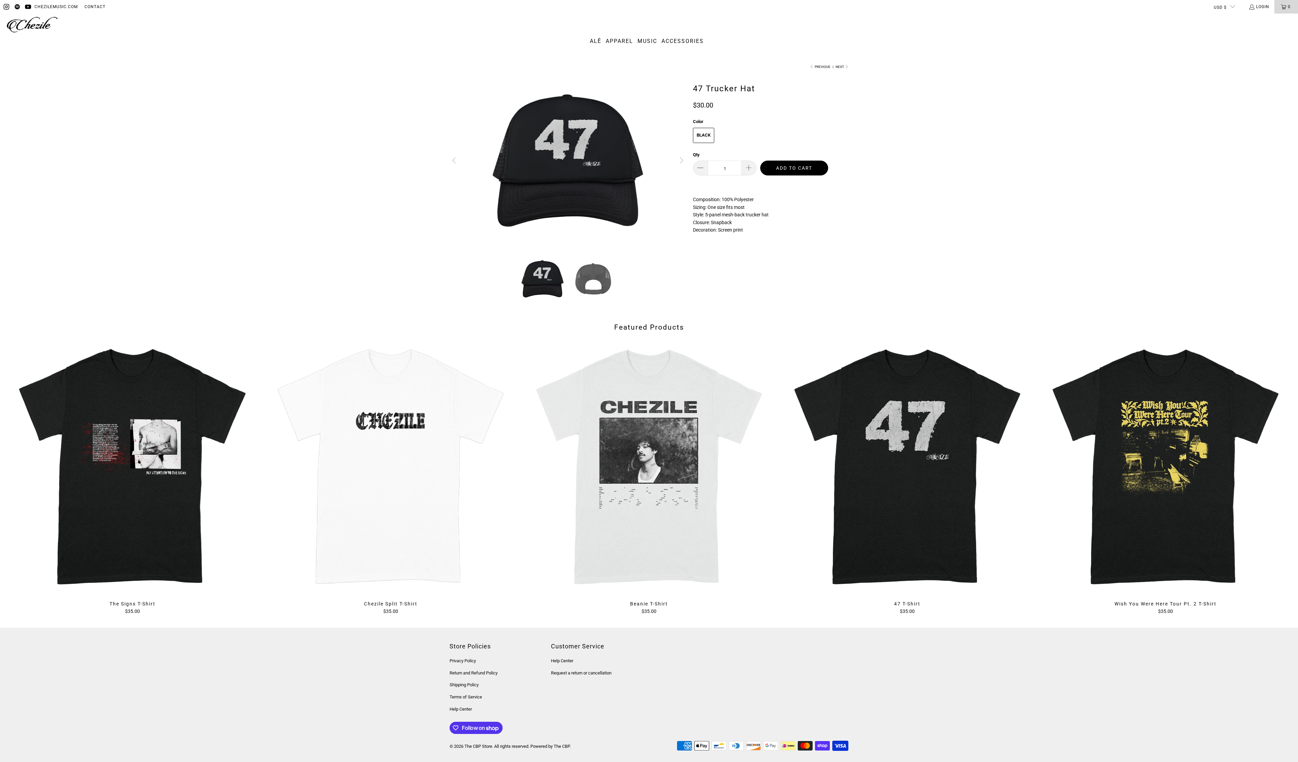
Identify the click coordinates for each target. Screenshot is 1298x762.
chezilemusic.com (56, 6)
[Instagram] (6, 7)
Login (1262, 6)
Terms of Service (466, 696)
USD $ (1220, 7)
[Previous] (454, 160)
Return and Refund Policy (474, 672)
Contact (95, 6)
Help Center (461, 709)
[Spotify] (17, 7)
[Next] (681, 160)
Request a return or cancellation (581, 672)
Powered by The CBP (550, 746)
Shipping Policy (464, 684)
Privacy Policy (463, 660)
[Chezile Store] (32, 25)
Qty (696, 154)
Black (704, 135)
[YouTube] (28, 7)
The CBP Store (478, 746)
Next (840, 67)
